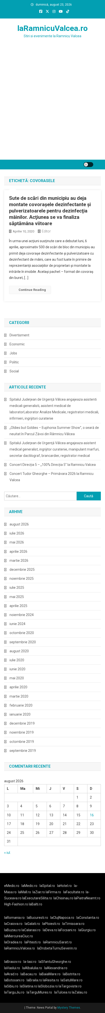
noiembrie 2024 (22, 615)
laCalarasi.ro (31, 930)
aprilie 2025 (18, 606)
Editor (46, 231)
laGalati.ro (32, 924)
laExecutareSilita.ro (37, 898)
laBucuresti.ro (37, 918)
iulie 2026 (17, 533)
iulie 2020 (17, 660)
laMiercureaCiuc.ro (18, 936)
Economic (17, 344)
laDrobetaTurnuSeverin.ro (57, 948)
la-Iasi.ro (29, 962)
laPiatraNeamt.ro (87, 898)
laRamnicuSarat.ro (57, 942)
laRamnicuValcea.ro (52, 28)
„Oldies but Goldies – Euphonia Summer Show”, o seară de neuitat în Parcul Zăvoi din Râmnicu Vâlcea (54, 431)
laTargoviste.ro (70, 986)
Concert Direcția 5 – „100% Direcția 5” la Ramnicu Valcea (53, 465)
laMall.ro (24, 892)
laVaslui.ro (13, 968)
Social (14, 371)
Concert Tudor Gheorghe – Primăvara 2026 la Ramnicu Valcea (52, 477)
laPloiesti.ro (51, 924)
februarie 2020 (21, 705)
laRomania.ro (14, 918)
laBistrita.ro (71, 974)
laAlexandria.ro (55, 968)
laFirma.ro (53, 892)
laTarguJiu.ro (15, 992)
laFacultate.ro (73, 892)
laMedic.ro (29, 886)
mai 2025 (17, 597)
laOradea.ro (13, 942)
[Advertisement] (52, 105)
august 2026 (19, 524)
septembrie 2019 (23, 751)
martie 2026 (19, 560)
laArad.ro (11, 974)
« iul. (7, 853)
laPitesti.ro (32, 942)
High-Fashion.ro (16, 904)
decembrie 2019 (22, 723)
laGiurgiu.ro (87, 930)
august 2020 (19, 651)
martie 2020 (19, 696)
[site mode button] (88, 164)
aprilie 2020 (18, 687)
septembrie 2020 (23, 642)
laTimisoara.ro (73, 924)
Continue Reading (32, 290)
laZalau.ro (79, 992)
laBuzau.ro (12, 930)
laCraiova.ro (13, 924)
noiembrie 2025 (22, 578)
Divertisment (19, 335)
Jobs (13, 353)
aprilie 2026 (18, 551)
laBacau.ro (29, 974)
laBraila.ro (34, 980)
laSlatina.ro (28, 986)
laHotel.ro (64, 886)
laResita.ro (51, 980)
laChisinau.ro (63, 898)
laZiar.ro (39, 892)
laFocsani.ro (66, 930)
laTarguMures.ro (39, 992)
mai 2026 (17, 542)
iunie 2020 (17, 669)
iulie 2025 (17, 587)
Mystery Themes (68, 1007)
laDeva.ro (50, 930)
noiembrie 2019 (22, 732)
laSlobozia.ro (48, 986)
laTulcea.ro (63, 992)
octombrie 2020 (22, 633)
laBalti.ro (35, 904)
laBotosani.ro (14, 980)
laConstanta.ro (87, 918)
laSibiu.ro (11, 986)
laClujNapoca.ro (62, 918)
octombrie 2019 (22, 742)
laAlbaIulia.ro (32, 968)
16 (92, 815)
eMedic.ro (11, 886)
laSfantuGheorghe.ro (55, 962)
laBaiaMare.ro (50, 974)
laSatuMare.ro (72, 980)
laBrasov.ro (12, 962)
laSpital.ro (47, 886)
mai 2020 (17, 678)
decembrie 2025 (22, 569)
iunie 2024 (17, 624)
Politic (14, 362)
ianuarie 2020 (20, 714)
